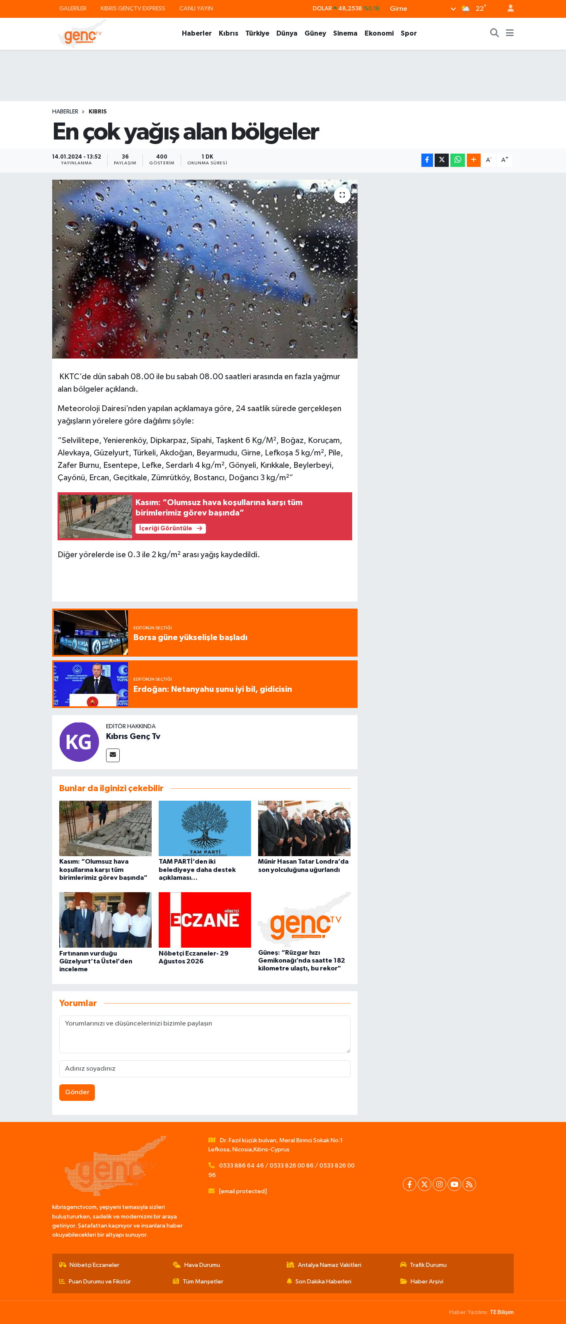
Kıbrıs (228, 33)
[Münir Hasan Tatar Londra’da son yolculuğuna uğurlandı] (304, 828)
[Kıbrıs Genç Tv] (79, 741)
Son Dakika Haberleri (323, 1281)
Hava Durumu (202, 1265)
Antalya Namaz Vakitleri (329, 1265)
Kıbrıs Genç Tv (133, 736)
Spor (409, 33)
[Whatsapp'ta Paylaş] (457, 160)
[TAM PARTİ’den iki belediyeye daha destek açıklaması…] (205, 828)
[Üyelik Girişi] (507, 9)
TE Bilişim (502, 1312)
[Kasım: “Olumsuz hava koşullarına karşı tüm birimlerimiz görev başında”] (105, 828)
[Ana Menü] (510, 33)
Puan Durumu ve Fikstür (100, 1281)
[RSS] (469, 1184)
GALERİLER (73, 8)
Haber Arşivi (427, 1281)
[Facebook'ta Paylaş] (427, 160)
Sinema (345, 33)
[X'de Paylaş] (442, 160)
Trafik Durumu (428, 1265)
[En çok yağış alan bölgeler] (205, 269)
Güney (315, 33)
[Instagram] (439, 1184)
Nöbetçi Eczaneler (94, 1265)
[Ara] (495, 33)
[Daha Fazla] (474, 160)
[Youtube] (454, 1184)
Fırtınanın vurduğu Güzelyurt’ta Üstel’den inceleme (95, 961)
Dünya (287, 33)
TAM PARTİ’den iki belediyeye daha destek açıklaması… (197, 869)
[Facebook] (409, 1184)
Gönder (77, 1092)
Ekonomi (379, 33)
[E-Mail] (113, 755)
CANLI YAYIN (196, 8)
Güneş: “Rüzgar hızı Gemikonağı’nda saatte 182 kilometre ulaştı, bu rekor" (301, 960)
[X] (424, 1184)
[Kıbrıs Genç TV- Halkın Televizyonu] (82, 33)
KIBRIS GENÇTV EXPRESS (133, 8)
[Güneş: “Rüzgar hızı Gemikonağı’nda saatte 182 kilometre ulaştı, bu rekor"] (304, 919)
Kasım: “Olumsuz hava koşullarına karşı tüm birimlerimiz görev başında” (103, 869)
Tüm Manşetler (203, 1281)
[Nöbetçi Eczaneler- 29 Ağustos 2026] (205, 919)
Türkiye (257, 33)
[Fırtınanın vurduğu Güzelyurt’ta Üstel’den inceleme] (105, 919)
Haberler (197, 33)
